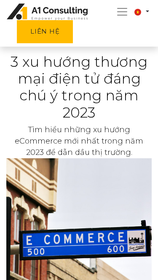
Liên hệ (44, 31)
